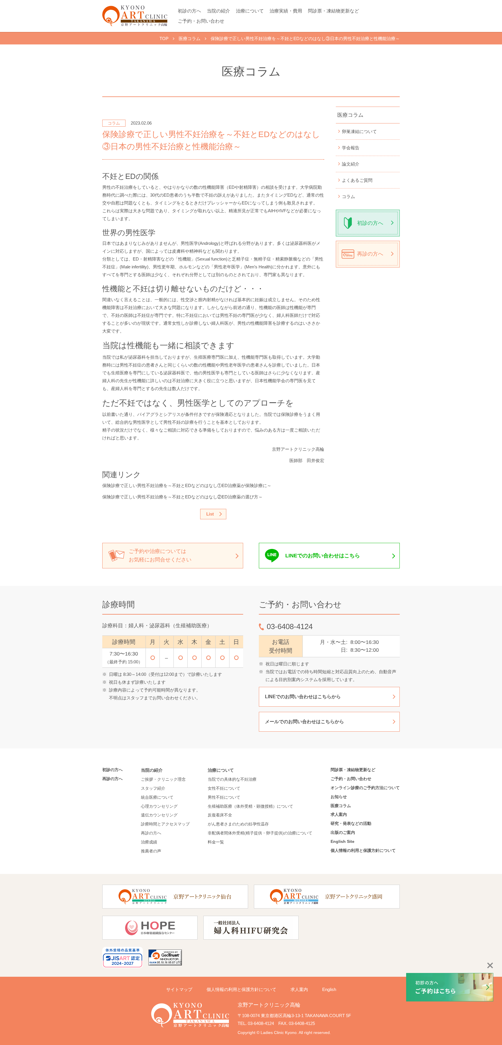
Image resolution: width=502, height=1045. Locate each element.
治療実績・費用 (286, 10)
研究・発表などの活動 (351, 823)
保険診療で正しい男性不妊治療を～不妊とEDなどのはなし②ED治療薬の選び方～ (182, 496)
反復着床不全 (220, 815)
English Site (342, 841)
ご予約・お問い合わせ (201, 21)
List (210, 513)
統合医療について (157, 797)
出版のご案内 (345, 832)
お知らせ (339, 796)
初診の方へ (189, 10)
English (329, 989)
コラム (348, 196)
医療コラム (350, 115)
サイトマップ (179, 989)
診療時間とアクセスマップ (165, 824)
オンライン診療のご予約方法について (365, 787)
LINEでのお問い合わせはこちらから (303, 696)
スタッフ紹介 (153, 788)
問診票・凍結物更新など (333, 10)
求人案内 (339, 814)
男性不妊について (224, 797)
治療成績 (149, 842)
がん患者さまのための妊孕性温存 (238, 824)
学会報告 (350, 147)
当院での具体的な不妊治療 (232, 779)
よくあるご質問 (357, 180)
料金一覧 (216, 842)
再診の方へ (370, 254)
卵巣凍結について (359, 131)
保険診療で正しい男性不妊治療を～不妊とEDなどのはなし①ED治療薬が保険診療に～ (186, 485)
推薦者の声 (151, 851)
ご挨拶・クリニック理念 (163, 779)
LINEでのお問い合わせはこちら (322, 556)
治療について (250, 10)
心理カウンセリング (159, 806)
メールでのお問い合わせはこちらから (304, 721)
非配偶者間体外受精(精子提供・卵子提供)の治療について (260, 833)
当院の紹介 (218, 10)
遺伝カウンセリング (159, 815)
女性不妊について (224, 788)
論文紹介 (350, 163)
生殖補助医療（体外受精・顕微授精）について (250, 806)
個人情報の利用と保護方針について (363, 850)
